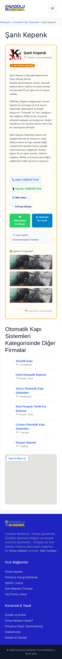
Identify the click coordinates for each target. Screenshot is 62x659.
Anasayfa (5, 22)
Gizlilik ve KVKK (15, 615)
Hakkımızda (13, 632)
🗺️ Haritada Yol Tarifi (42, 219)
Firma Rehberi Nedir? (19, 620)
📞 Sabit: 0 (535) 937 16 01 (25, 179)
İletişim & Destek (16, 637)
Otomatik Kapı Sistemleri (26, 22)
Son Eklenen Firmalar (19, 588)
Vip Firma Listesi (16, 594)
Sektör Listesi (14, 583)
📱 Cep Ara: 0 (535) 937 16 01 (26, 188)
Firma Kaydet (14, 571)
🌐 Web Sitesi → (20, 197)
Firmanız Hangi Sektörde (21, 577)
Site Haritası (48, 550)
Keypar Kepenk (26, 442)
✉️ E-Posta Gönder (22, 206)
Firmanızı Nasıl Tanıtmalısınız (24, 626)
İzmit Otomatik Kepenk (31, 374)
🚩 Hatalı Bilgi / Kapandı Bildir (38, 310)
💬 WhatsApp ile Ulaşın (20, 220)
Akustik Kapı (24, 361)
